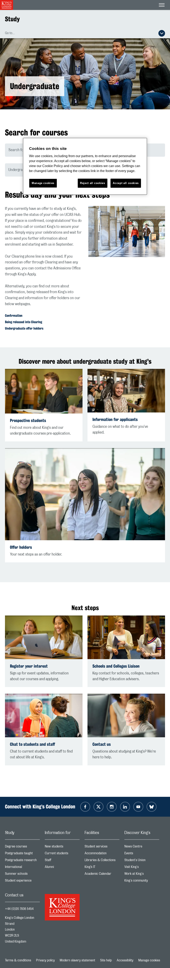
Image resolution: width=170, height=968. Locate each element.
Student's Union (141, 861)
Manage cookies (149, 960)
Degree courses (22, 847)
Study (12, 18)
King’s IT (102, 867)
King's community (141, 881)
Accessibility (125, 960)
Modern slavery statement (77, 960)
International (22, 867)
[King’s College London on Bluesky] (152, 807)
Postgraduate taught (22, 854)
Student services (102, 847)
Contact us (101, 744)
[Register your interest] (44, 637)
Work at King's (141, 874)
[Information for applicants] (126, 390)
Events (141, 854)
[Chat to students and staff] (44, 715)
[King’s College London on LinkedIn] (125, 807)
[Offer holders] (85, 494)
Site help (106, 960)
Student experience (22, 881)
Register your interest (29, 666)
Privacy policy (45, 960)
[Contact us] (126, 715)
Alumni (62, 867)
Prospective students (28, 420)
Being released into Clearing (23, 322)
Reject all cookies (92, 183)
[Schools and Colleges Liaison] (126, 637)
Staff (62, 861)
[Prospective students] (44, 391)
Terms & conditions (18, 960)
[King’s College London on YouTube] (138, 807)
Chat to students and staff (32, 744)
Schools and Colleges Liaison (116, 666)
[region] (85, 166)
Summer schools (22, 874)
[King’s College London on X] (98, 807)
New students (62, 847)
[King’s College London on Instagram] (112, 807)
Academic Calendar (102, 874)
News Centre (141, 847)
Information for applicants (115, 419)
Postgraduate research (22, 861)
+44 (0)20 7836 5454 (19, 909)
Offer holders (21, 547)
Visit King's (141, 867)
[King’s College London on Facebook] (85, 807)
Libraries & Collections (102, 861)
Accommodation (102, 854)
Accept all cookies (126, 183)
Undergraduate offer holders (24, 328)
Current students (62, 854)
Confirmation (13, 315)
